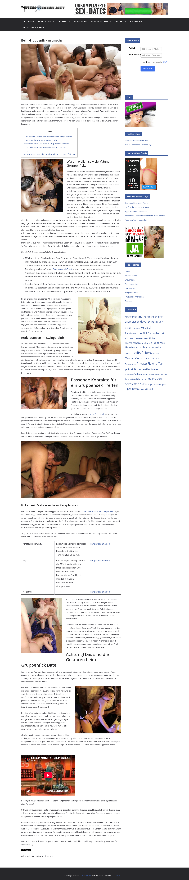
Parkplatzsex (130, 364)
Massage (129, 353)
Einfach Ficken (131, 275)
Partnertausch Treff (62, 269)
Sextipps (119, 21)
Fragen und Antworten (134, 297)
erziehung (136, 328)
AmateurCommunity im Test (137, 140)
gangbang (145, 343)
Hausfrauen (132, 347)
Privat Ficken (44, 21)
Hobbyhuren (147, 347)
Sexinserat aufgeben (33, 27)
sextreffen (132, 384)
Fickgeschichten (131, 292)
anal (140, 316)
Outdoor (140, 358)
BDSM (127, 271)
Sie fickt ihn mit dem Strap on (137, 207)
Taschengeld (160, 384)
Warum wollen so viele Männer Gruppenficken (49, 136)
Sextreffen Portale (97, 414)
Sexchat (128, 379)
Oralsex (130, 358)
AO (145, 317)
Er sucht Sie (130, 280)
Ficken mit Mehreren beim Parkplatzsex (46, 147)
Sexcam (164, 374)
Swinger (148, 384)
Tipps (128, 389)
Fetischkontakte (99, 21)
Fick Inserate (80, 21)
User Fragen (136, 21)
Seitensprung (141, 374)
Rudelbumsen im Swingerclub (41, 140)
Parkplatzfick (152, 358)
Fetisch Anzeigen (132, 284)
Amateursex (131, 316)
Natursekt (155, 353)
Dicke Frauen (155, 321)
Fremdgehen (132, 342)
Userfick (149, 389)
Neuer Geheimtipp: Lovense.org (138, 144)
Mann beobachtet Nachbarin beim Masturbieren (145, 215)
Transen (142, 389)
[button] (52, 21)
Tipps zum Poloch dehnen (136, 211)
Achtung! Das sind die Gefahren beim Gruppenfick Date (49, 154)
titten (135, 388)
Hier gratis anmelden (99, 543)
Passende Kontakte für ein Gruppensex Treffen (46, 143)
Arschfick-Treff (155, 316)
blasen (136, 321)
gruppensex (158, 343)
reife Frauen (151, 369)
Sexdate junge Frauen (147, 379)
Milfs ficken (142, 352)
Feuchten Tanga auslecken (136, 220)
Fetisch (146, 327)
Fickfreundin (133, 333)
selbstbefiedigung (154, 374)
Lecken (158, 347)
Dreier (128, 327)
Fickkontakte (133, 338)
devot (143, 321)
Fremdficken (148, 338)
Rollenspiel (129, 374)
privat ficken (134, 369)
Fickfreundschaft (153, 333)
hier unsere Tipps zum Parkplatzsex (98, 511)
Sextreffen (28, 21)
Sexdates (62, 21)
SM (142, 384)
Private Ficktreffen (150, 363)
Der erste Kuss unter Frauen (136, 203)
